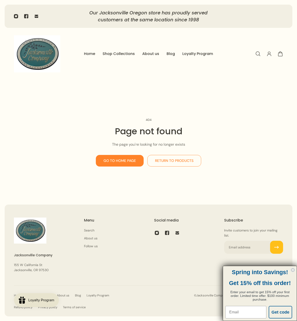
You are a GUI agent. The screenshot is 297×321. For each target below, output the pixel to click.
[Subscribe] (276, 247)
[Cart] (280, 54)
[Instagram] (16, 16)
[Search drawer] (258, 54)
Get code (280, 312)
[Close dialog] (293, 270)
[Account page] (269, 54)
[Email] (36, 16)
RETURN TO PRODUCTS (174, 160)
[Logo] (37, 53)
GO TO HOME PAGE (119, 160)
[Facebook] (26, 16)
